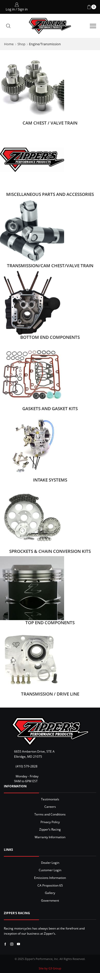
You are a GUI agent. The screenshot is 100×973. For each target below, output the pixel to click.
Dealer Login (50, 862)
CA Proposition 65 (50, 885)
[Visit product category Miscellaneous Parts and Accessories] (32, 159)
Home (9, 44)
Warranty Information (50, 837)
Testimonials (50, 799)
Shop (21, 44)
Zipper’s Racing (50, 829)
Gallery (50, 893)
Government (50, 900)
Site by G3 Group (50, 968)
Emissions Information (50, 878)
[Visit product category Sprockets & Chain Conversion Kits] (32, 516)
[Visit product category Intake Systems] (32, 445)
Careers (50, 806)
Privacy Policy (50, 822)
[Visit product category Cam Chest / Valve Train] (32, 88)
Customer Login (50, 870)
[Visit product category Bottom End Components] (32, 302)
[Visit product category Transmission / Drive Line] (32, 659)
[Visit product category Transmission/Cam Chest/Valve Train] (32, 231)
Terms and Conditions (50, 814)
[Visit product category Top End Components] (32, 588)
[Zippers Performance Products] (50, 731)
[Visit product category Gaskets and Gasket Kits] (32, 373)
